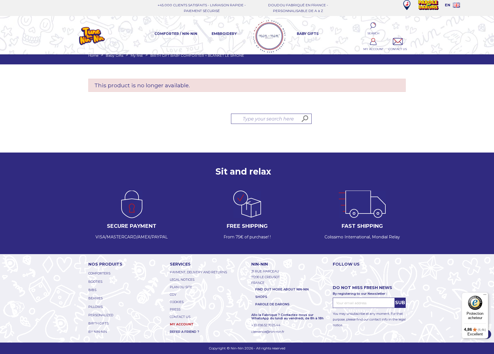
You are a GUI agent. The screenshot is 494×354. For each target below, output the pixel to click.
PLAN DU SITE (181, 287)
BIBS (92, 290)
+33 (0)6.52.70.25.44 (265, 325)
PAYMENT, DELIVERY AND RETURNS (198, 272)
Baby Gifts (307, 33)
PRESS (175, 309)
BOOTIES (95, 282)
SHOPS (261, 297)
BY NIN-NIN (97, 332)
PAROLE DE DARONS (272, 304)
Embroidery (224, 33)
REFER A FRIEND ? (184, 332)
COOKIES (177, 302)
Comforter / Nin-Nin (175, 33)
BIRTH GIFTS (98, 323)
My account (182, 324)
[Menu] (484, 295)
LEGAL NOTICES (182, 280)
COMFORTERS (99, 273)
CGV (173, 294)
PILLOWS (95, 307)
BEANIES (95, 298)
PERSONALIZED (100, 315)
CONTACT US (180, 317)
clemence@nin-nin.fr (267, 332)
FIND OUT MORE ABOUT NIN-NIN (282, 289)
